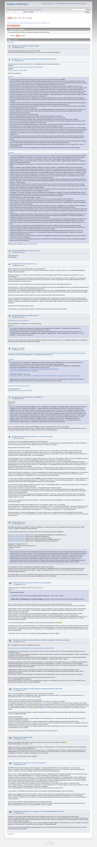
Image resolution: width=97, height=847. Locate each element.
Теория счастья (21, 522)
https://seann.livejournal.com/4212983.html (19, 386)
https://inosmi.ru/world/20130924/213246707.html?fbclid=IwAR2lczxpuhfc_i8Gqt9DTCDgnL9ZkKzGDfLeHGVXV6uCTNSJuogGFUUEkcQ (45, 375)
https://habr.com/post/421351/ (17, 539)
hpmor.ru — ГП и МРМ (55, 3)
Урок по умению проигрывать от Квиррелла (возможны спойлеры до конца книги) (47, 640)
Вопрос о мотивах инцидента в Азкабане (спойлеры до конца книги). (43, 688)
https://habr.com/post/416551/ (17, 534)
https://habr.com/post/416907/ (17, 538)
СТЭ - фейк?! (21, 348)
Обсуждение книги (16, 59)
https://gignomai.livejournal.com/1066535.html (20, 390)
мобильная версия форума (78, 3)
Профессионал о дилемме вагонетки (27, 315)
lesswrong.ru (45, 3)
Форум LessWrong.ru (17, 4)
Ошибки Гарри (28, 737)
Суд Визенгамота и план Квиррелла (33, 397)
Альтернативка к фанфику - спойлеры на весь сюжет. (38, 436)
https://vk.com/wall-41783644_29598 (17, 70)
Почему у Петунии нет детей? (31, 250)
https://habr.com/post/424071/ (17, 541)
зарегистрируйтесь (37, 9)
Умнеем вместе (66, 3)
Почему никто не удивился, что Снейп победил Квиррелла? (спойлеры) (44, 811)
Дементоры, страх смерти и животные (35, 763)
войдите (28, 9)
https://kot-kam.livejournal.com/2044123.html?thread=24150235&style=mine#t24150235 (31, 648)
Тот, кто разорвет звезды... (30, 263)
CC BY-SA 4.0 (49, 841)
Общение (13, 46)
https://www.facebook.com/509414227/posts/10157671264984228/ (25, 67)
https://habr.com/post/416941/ (17, 536)
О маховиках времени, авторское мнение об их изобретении (39, 59)
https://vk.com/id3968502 (30, 244)
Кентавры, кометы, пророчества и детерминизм (37, 582)
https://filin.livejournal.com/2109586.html (18, 320)
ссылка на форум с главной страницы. (28, 46)
